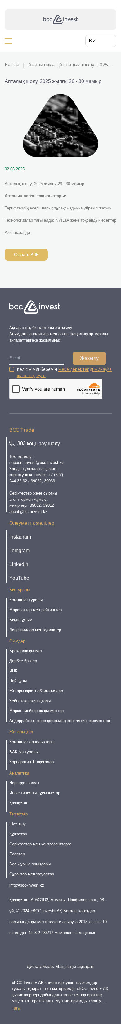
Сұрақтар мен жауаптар (31, 874)
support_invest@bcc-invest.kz (36, 462)
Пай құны (18, 680)
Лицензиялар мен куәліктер (35, 630)
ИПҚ (13, 670)
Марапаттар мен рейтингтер (35, 610)
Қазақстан (18, 802)
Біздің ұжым (20, 620)
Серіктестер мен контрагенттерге (40, 844)
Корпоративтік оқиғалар (31, 762)
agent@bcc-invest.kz (28, 511)
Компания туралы (26, 600)
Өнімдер (17, 641)
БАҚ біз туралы (23, 752)
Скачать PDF (26, 254)
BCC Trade (21, 429)
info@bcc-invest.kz (26, 885)
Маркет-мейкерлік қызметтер (36, 710)
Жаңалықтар (21, 732)
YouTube (19, 578)
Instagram (20, 536)
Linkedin (18, 564)
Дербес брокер (23, 660)
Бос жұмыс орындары (30, 864)
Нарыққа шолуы (24, 782)
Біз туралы (19, 590)
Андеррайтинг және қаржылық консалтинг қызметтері (59, 720)
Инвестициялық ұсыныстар (34, 792)
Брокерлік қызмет (26, 650)
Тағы (16, 1008)
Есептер (17, 854)
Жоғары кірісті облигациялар (36, 690)
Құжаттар (18, 834)
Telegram (19, 550)
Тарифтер (18, 814)
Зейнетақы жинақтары (30, 700)
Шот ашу (17, 824)
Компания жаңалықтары (31, 742)
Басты (12, 64)
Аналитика (41, 64)
